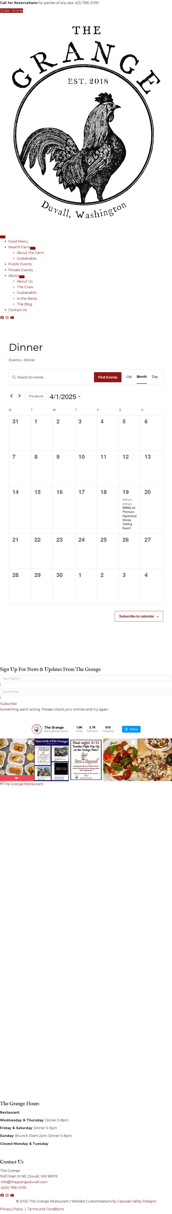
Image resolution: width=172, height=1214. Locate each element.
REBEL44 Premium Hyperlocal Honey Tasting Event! (129, 518)
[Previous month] (11, 395)
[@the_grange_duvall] (37, 729)
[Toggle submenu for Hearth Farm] (32, 248)
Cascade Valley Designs (136, 1201)
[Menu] (2, 236)
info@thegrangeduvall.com (23, 1182)
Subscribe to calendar (136, 616)
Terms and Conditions (45, 1209)
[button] (2, 318)
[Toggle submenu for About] (22, 276)
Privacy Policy (11, 1209)
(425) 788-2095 (13, 1188)
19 (125, 492)
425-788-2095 (87, 3)
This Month (36, 396)
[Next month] (19, 395)
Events (14, 360)
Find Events (107, 377)
